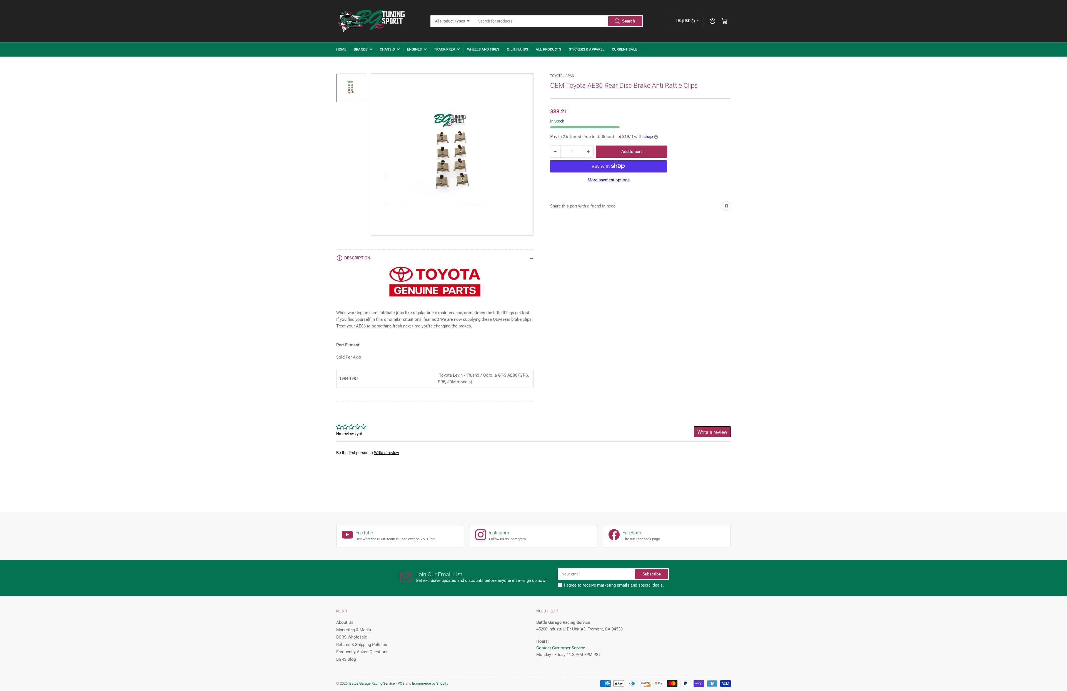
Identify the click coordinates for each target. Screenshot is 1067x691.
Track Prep (444, 49)
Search (628, 21)
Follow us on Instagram (507, 539)
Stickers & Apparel (586, 49)
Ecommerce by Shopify (430, 683)
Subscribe (651, 574)
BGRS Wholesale (351, 637)
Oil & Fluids (517, 49)
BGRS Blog (346, 659)
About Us (344, 622)
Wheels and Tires (483, 49)
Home (341, 49)
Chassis (387, 49)
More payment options (609, 179)
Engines (414, 49)
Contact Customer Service (560, 647)
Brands (361, 49)
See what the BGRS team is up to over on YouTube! (395, 539)
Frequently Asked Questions (362, 651)
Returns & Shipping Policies (361, 644)
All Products (548, 49)
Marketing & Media (353, 629)
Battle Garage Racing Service (372, 683)
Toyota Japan (562, 76)
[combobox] (558, 21)
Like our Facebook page (641, 539)
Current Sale (624, 49)
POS (401, 683)
